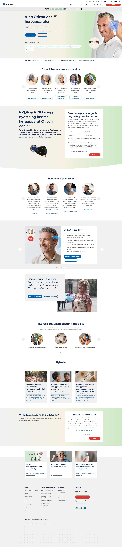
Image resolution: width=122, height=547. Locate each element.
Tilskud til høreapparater (75, 97)
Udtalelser (27, 499)
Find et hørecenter (30, 46)
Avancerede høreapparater (70, 211)
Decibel (43, 508)
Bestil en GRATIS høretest (113, 5)
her (76, 149)
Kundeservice (28, 502)
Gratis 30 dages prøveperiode (61, 97)
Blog (26, 507)
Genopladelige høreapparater (45, 504)
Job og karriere (28, 496)
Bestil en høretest (52, 46)
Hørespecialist (61, 498)
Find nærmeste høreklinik (50, 296)
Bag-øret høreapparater (47, 490)
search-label (120, 1)
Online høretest (76, 46)
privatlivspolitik (73, 140)
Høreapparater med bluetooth (46, 497)
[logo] (7, 4)
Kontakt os (27, 493)
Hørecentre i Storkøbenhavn (61, 491)
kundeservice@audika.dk (51, 524)
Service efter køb (90, 98)
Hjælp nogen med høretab (31, 490)
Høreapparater (29, 50)
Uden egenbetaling (65, 46)
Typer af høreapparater (48, 487)
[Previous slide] (23, 86)
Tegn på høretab (32, 98)
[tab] (74, 5)
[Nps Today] (58, 9)
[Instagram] (84, 508)
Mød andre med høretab (35, 296)
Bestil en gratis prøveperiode (72, 256)
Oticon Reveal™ (70, 260)
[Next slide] (98, 86)
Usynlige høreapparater (47, 500)
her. (86, 151)
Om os (26, 487)
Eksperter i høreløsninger (52, 213)
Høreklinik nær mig (62, 500)
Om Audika (34, 213)
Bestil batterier (41, 46)
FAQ (26, 510)
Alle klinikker (61, 495)
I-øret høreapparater (46, 493)
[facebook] (76, 508)
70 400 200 (81, 491)
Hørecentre (61, 487)
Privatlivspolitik (28, 505)
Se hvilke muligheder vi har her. (84, 430)
